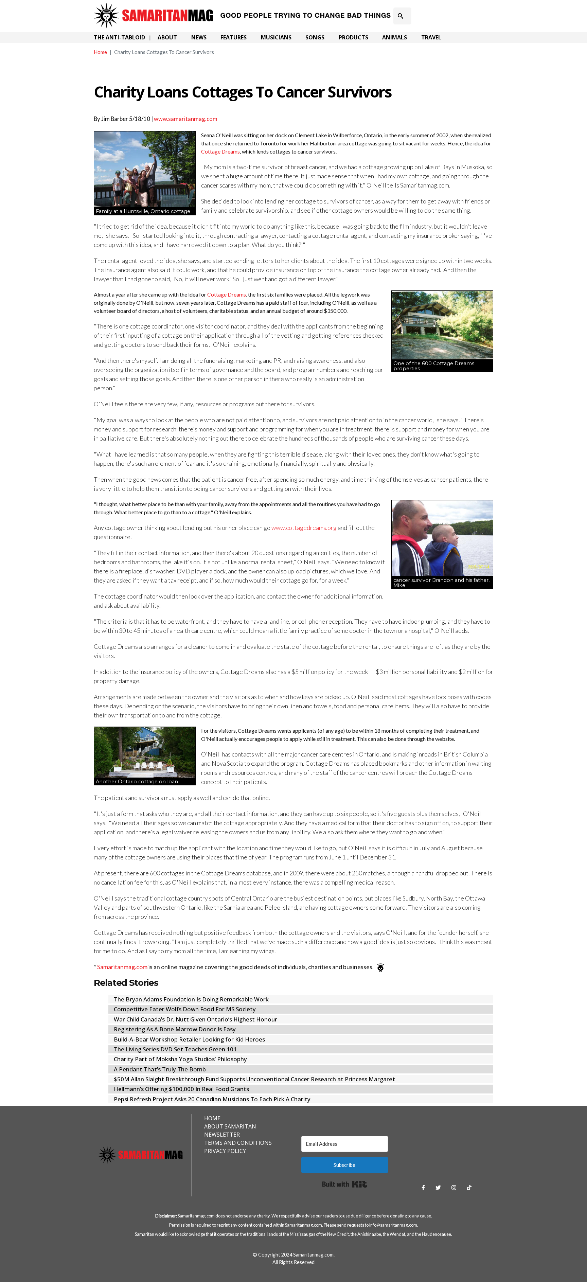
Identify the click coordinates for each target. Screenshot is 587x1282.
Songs (314, 37)
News (199, 37)
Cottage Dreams (220, 151)
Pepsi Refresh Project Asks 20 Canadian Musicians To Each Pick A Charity (212, 1099)
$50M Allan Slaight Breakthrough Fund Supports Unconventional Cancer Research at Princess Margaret (254, 1079)
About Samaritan (230, 1126)
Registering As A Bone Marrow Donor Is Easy (175, 1029)
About (167, 37)
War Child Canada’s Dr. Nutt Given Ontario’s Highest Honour (195, 1019)
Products (353, 37)
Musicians (276, 37)
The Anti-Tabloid (119, 37)
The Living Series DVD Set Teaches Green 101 (175, 1049)
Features (233, 37)
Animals (394, 37)
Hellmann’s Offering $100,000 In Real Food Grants (181, 1089)
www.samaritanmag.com (185, 118)
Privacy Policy (225, 1151)
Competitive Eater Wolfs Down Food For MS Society (185, 1009)
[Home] (243, 8)
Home (100, 52)
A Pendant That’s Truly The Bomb (160, 1069)
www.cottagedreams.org (304, 527)
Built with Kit (344, 1184)
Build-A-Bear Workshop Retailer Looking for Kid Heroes (189, 1039)
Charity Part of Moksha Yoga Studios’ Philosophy (180, 1059)
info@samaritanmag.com (393, 1225)
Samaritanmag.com (122, 967)
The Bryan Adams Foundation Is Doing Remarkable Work (191, 999)
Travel (431, 37)
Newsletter (222, 1134)
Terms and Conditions (238, 1142)
